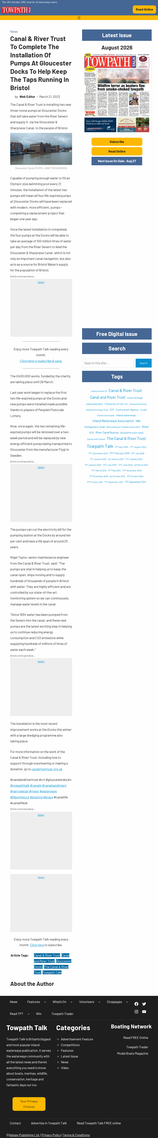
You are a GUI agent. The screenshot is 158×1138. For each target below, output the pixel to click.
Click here (37, 945)
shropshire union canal (131, 432)
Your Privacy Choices (29, 1104)
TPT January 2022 (98, 459)
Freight (143, 410)
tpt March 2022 (141, 465)
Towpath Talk (52, 972)
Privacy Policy (51, 1135)
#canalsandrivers (54, 785)
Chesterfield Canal (138, 404)
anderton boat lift (99, 391)
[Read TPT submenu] (28, 1014)
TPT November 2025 (98, 476)
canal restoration (94, 404)
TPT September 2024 (135, 482)
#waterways (48, 791)
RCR (91, 432)
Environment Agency (127, 409)
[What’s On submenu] (71, 1002)
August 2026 (116, 47)
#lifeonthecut (19, 797)
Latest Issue (69, 1056)
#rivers (34, 791)
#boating (36, 797)
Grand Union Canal (105, 415)
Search (144, 363)
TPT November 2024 (132, 470)
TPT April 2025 (121, 447)
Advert (41, 282)
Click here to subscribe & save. (41, 361)
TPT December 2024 (98, 453)
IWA (137, 421)
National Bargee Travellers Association (123, 427)
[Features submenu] (45, 1002)
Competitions (70, 1045)
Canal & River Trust (47, 955)
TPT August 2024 (138, 447)
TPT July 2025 (110, 464)
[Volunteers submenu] (99, 1002)
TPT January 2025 (93, 465)
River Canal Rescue (107, 432)
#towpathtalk (19, 785)
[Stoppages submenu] (127, 1002)
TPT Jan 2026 (137, 453)
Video (65, 1068)
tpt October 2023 (117, 476)
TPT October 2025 (95, 482)
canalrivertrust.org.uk (47, 769)
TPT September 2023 (113, 482)
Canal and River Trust (107, 397)
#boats (48, 797)
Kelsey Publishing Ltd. (24, 1135)
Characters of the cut (116, 403)
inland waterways (126, 415)
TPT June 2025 (125, 464)
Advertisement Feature (77, 1039)
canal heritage (135, 397)
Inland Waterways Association (113, 421)
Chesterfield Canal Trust (97, 410)
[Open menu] (79, 17)
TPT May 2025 (114, 470)
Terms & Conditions (76, 1135)
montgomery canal (94, 426)
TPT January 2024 (134, 459)
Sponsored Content (96, 439)
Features (67, 1050)
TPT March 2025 (99, 470)
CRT (112, 409)
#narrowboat (19, 791)
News (14, 31)
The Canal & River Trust (126, 438)
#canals (35, 785)
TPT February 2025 (119, 453)
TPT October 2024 (135, 476)
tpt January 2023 (116, 459)
